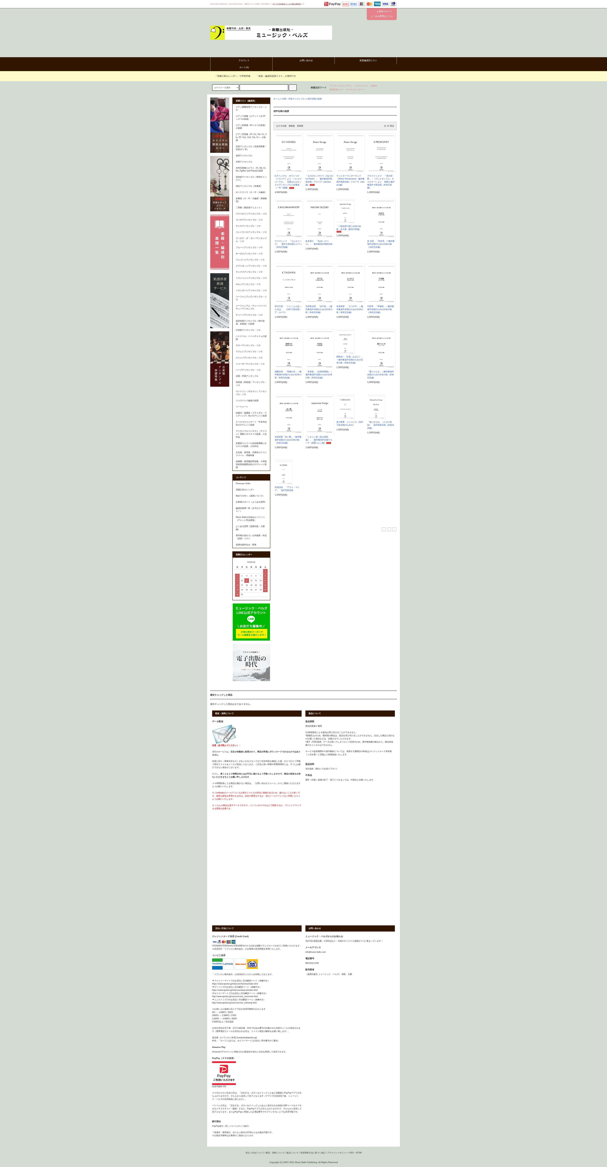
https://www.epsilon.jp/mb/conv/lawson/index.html (235, 990)
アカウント (244, 60)
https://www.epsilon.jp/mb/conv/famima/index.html (235, 984)
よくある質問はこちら (382, 16)
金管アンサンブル (244, 156)
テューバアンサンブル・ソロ (249, 315)
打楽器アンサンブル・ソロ (248, 330)
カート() (244, 67)
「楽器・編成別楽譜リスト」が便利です (276, 76)
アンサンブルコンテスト (340, 86)
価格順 (292, 126)
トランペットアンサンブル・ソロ (251, 278)
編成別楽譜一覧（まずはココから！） (250, 509)
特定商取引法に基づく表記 (312, 1153)
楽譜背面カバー (336, 89)
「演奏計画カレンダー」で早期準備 (232, 76)
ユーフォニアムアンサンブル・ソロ (251, 298)
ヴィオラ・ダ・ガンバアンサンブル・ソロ (251, 239)
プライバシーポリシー (337, 1153)
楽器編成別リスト (368, 60)
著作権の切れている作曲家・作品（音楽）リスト (251, 537)
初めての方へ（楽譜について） (250, 496)
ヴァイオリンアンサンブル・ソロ (251, 214)
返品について (292, 1153)
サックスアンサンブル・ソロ (249, 272)
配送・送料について (275, 1153)
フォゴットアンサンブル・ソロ (250, 260)
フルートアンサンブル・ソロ (249, 247)
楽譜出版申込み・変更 (246, 545)
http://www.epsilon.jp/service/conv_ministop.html (234, 1003)
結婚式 (374, 86)
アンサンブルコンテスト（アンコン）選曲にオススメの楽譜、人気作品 (251, 434)
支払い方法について (254, 1153)
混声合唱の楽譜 (314, 99)
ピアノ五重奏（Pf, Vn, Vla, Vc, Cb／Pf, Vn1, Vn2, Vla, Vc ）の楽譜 (251, 137)
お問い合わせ (306, 60)
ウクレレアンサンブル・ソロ (249, 351)
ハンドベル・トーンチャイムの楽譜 (251, 337)
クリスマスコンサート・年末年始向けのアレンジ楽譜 (251, 423)
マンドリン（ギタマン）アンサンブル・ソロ (251, 393)
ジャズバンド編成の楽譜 (247, 400)
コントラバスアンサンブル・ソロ (251, 232)
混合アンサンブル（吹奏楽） (249, 186)
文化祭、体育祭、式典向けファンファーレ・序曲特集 (251, 454)
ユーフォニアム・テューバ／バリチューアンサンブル (251, 307)
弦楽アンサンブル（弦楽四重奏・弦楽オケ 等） (251, 148)
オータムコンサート (355, 89)
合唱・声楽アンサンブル (293, 99)
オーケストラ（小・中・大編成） (251, 192)
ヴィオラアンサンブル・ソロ (249, 220)
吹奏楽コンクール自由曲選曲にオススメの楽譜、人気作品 (251, 444)
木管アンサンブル (244, 162)
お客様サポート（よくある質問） (251, 502)
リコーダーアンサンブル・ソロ (250, 364)
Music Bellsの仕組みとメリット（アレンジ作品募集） (250, 518)
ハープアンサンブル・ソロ (248, 370)
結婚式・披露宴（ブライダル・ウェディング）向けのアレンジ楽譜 (251, 414)
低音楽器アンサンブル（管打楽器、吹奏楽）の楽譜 (250, 322)
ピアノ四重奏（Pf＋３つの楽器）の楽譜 (251, 126)
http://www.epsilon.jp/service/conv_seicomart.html (235, 996)
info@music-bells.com (315, 952)
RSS (351, 1153)
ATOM (359, 1153)
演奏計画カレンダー (245, 490)
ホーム (276, 99)
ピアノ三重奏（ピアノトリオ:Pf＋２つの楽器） (250, 117)
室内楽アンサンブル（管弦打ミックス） (251, 178)
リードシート (242, 407)
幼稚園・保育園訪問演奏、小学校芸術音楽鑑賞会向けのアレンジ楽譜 (251, 464)
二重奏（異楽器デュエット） (249, 208)
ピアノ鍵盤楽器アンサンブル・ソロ (251, 108)
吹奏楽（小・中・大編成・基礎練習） (251, 200)
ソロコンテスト (361, 86)
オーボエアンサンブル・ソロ (249, 254)
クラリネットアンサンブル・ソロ (251, 266)
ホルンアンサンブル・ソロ (248, 284)
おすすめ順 (281, 126)
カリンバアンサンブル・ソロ (249, 358)
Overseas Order (243, 483)
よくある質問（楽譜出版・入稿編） (250, 527)
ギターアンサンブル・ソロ (248, 345)
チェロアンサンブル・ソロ (248, 226)
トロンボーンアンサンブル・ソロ (251, 290)
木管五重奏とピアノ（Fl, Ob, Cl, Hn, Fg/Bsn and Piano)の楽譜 (251, 169)
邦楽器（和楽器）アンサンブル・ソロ (251, 383)
